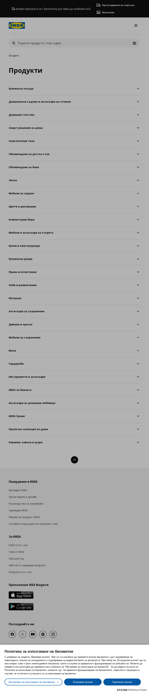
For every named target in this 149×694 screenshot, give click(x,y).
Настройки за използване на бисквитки (32, 682)
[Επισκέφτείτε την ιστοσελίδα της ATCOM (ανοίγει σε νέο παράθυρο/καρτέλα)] (131, 690)
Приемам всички (122, 682)
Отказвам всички (83, 682)
